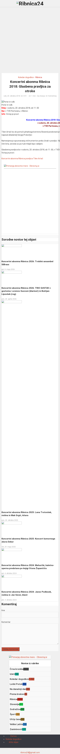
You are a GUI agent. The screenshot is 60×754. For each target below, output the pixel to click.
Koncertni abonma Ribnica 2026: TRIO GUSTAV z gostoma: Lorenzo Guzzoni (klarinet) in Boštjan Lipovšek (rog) (26, 291)
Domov (13, 736)
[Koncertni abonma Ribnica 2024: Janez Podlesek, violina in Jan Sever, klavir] (12, 581)
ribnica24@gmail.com (30, 752)
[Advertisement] (30, 41)
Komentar (6, 622)
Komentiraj (52, 96)
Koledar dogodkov (26, 77)
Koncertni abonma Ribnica (13, 158)
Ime (3, 610)
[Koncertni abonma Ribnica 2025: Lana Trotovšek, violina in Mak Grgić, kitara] (12, 404)
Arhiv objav (13, 742)
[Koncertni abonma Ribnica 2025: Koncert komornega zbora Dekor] (12, 528)
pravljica (29, 158)
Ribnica (38, 77)
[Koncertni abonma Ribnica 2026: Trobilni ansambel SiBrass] (12, 251)
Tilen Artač (38, 158)
